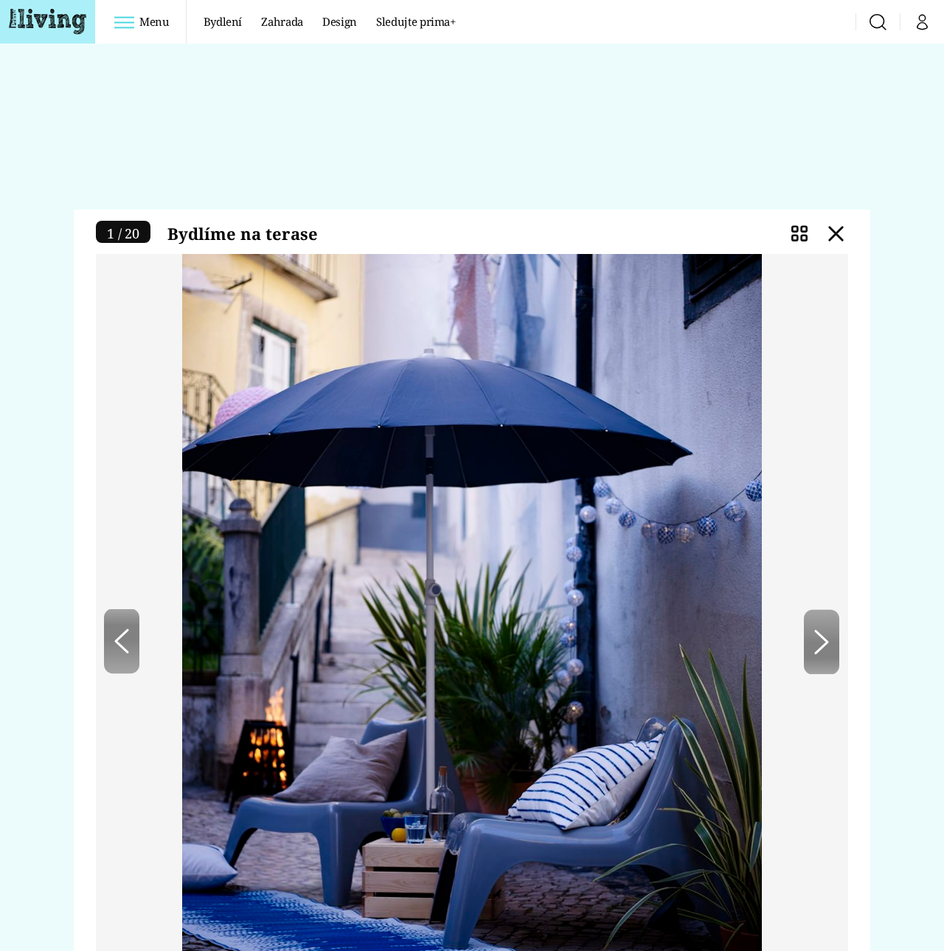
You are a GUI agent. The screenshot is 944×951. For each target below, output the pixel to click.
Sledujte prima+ (416, 21)
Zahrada (282, 21)
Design (339, 21)
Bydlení (223, 21)
